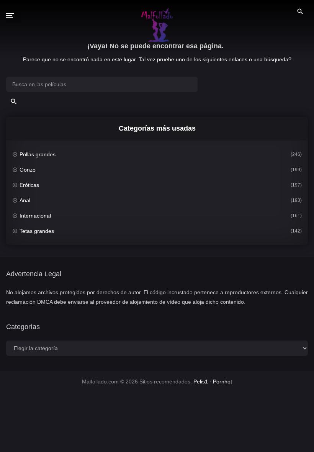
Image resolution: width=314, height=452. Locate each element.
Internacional (35, 216)
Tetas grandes (37, 231)
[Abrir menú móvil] (13, 15)
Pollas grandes (38, 154)
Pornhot (222, 381)
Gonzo (28, 170)
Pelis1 (200, 381)
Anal (25, 200)
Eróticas (29, 185)
